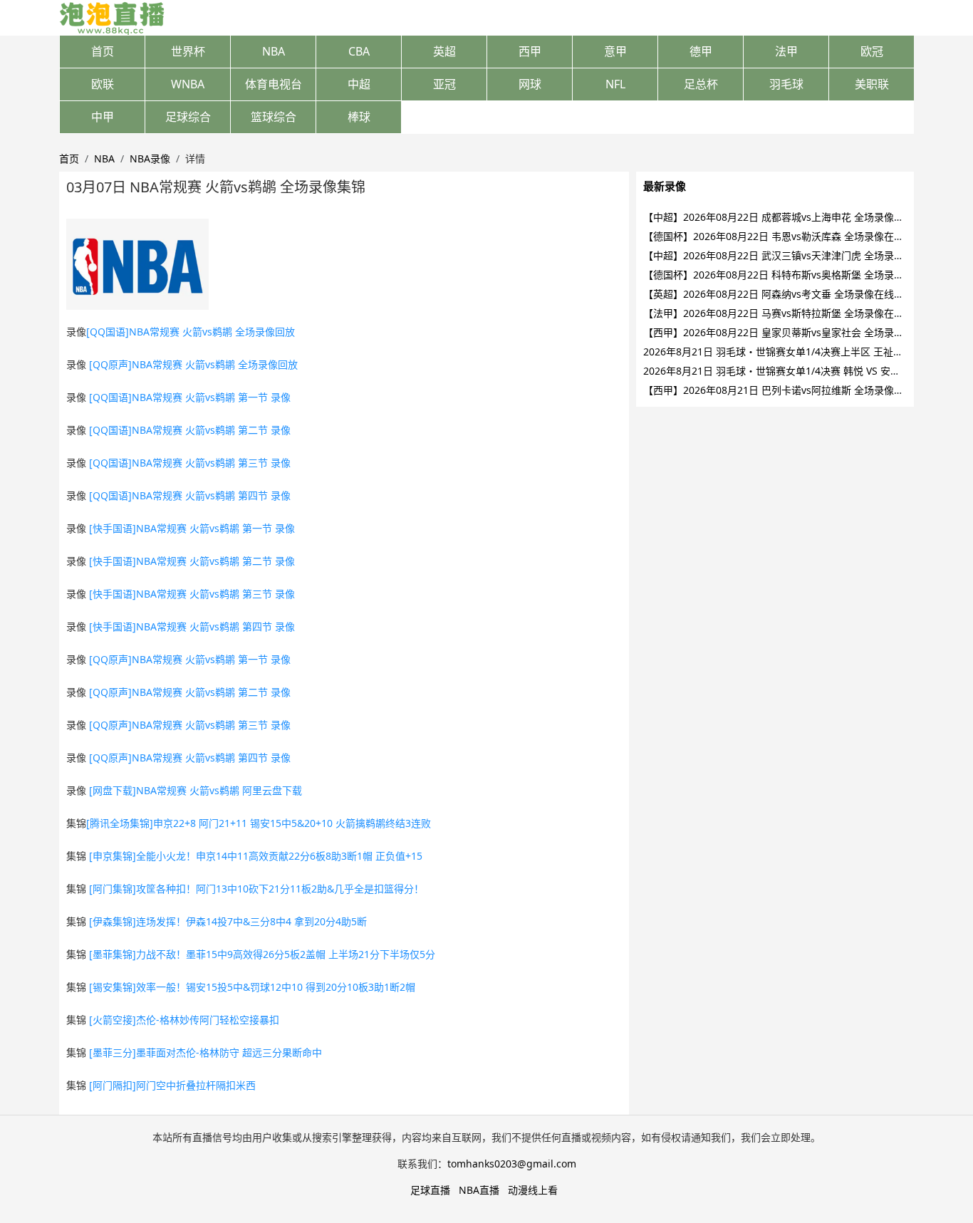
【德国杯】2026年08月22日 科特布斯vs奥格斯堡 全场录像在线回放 (793, 274)
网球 (530, 84)
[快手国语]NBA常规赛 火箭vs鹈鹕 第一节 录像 (192, 528)
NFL (615, 84)
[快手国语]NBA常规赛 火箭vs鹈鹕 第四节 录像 (192, 626)
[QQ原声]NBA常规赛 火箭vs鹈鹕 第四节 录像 (190, 757)
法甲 (786, 51)
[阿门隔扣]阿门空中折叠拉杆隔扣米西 (172, 1085)
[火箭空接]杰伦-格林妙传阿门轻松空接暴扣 (184, 1019)
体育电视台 (273, 84)
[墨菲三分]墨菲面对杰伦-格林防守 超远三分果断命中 (205, 1052)
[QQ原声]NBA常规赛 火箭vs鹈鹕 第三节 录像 (190, 725)
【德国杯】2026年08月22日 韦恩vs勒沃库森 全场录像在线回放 (783, 236)
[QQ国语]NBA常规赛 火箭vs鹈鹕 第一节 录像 (190, 397)
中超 (359, 84)
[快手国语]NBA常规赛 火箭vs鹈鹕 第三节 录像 (192, 593)
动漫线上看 (533, 1190)
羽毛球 (786, 84)
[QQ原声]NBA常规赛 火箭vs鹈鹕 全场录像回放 (193, 364)
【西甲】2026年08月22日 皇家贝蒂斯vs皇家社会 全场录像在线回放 (793, 332)
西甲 (530, 51)
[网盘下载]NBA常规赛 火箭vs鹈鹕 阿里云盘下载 (195, 790)
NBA (273, 51)
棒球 (359, 117)
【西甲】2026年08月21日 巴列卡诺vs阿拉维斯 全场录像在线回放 (788, 390)
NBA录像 (150, 158)
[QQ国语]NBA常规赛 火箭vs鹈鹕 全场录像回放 (190, 331)
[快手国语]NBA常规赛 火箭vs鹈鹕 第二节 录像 (192, 561)
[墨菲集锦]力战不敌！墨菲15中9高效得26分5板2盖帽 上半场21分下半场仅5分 (262, 954)
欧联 (102, 84)
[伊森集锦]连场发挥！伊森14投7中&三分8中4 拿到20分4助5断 (228, 921)
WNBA (187, 84)
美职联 (872, 84)
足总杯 (701, 84)
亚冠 (444, 84)
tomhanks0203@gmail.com (511, 1163)
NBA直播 (479, 1190)
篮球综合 (273, 117)
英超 (444, 51)
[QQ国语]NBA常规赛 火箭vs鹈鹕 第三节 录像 (190, 462)
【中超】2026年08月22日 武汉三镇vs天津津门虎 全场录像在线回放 (793, 255)
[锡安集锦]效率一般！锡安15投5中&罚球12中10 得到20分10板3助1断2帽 (252, 987)
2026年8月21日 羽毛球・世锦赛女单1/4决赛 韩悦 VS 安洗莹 (776, 371)
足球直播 (430, 1190)
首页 (102, 51)
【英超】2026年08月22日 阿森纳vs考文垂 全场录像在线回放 (778, 294)
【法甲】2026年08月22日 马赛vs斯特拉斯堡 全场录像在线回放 (783, 313)
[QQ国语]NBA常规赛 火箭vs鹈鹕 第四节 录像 (190, 495)
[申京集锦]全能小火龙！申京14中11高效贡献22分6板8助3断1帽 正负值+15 (255, 856)
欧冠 (871, 51)
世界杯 (188, 51)
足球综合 (188, 117)
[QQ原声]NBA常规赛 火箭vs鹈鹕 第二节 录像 (190, 692)
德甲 (701, 51)
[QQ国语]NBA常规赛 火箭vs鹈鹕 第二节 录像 (190, 430)
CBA (359, 51)
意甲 (615, 51)
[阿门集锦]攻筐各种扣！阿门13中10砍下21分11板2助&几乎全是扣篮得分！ (256, 888)
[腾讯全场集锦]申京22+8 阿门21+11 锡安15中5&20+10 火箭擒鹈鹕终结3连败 (258, 823)
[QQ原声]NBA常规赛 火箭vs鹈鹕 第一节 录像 (190, 659)
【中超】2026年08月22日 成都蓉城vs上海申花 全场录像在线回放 (788, 217)
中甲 (102, 117)
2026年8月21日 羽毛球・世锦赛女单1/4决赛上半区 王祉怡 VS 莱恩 (791, 351)
